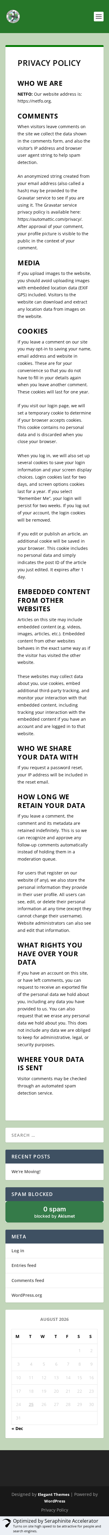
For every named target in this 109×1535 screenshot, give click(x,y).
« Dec (17, 1428)
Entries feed (24, 1265)
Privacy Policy (54, 1510)
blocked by (54, 1212)
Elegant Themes (53, 1494)
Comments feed (28, 1280)
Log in (18, 1250)
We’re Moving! (26, 1171)
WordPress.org (27, 1295)
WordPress (54, 1501)
